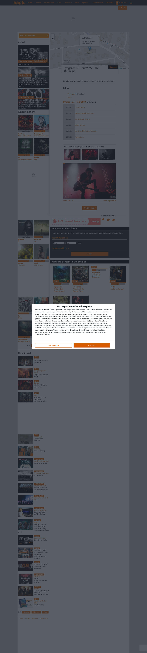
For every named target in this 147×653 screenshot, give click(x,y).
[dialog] (73, 326)
